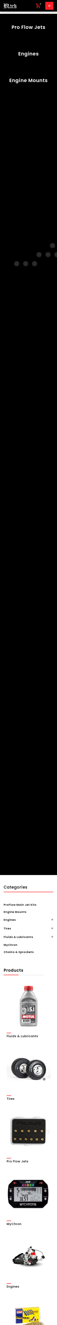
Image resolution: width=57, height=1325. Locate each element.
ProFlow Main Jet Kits (20, 905)
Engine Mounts (15, 912)
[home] (10, 5)
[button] (38, 5)
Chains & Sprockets (19, 952)
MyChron (10, 945)
